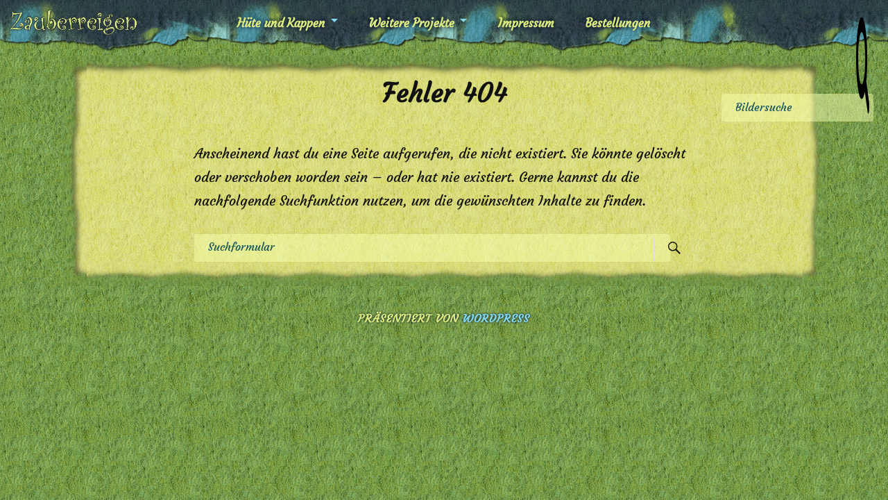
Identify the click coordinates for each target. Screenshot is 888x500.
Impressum (526, 23)
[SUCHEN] (674, 248)
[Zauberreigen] (73, 22)
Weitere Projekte (411, 23)
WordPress (496, 318)
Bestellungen (618, 23)
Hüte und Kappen (281, 23)
